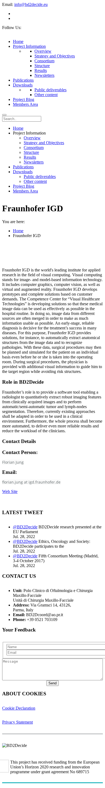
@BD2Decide (25, 527)
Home (18, 230)
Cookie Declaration (18, 708)
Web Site (10, 491)
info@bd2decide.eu (31, 4)
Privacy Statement (17, 722)
